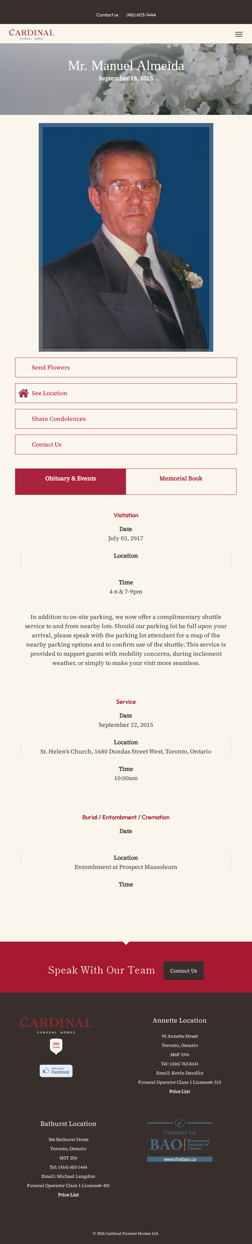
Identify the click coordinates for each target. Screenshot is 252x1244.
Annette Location (180, 1020)
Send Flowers (51, 367)
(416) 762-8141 (184, 1063)
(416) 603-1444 (141, 15)
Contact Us (46, 444)
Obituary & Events (70, 478)
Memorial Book (180, 478)
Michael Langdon (76, 1176)
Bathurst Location (68, 1123)
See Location (49, 393)
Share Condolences (59, 419)
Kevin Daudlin (187, 1073)
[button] (238, 34)
